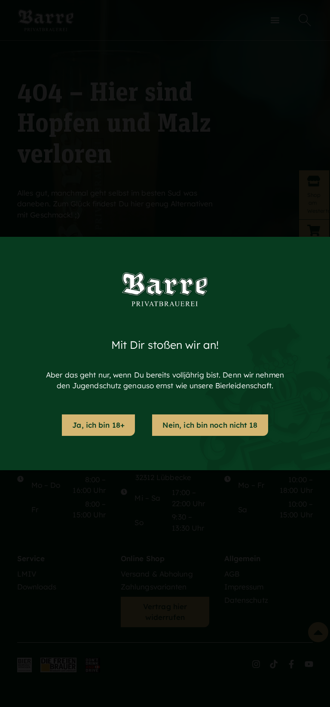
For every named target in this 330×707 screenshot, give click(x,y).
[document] (165, 353)
